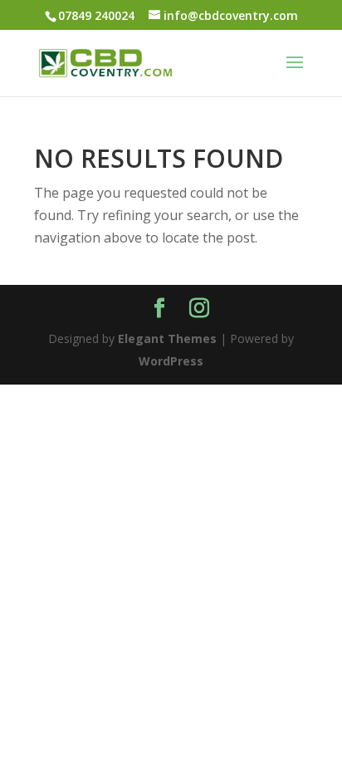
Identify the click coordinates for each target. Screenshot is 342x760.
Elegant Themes (167, 338)
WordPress (171, 361)
